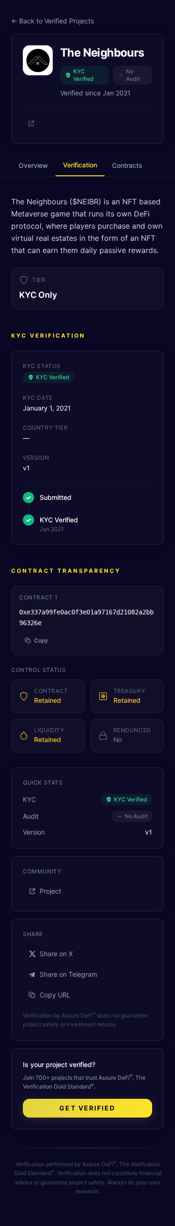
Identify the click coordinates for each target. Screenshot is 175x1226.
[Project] (31, 123)
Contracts (127, 165)
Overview (33, 165)
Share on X (56, 954)
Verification (80, 165)
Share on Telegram (68, 974)
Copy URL (55, 995)
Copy (41, 640)
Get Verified (87, 1108)
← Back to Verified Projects (52, 21)
